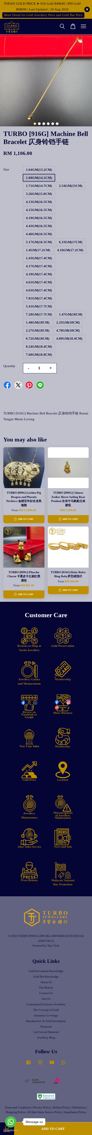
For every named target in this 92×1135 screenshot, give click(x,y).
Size (6, 169)
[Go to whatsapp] (10, 1121)
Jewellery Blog (46, 1037)
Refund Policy (61, 1107)
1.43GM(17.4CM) (39, 258)
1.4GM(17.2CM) (38, 250)
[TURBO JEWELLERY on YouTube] (52, 1064)
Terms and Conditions (18, 1107)
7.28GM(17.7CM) (39, 314)
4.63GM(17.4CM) (39, 290)
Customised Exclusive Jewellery (46, 1004)
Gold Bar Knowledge (46, 976)
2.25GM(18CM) (68, 322)
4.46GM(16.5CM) (39, 234)
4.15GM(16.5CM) (39, 210)
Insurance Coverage (46, 1015)
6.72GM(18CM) (37, 338)
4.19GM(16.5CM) (39, 218)
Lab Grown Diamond (46, 1032)
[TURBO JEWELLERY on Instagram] (40, 1064)
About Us (46, 982)
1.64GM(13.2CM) (39, 169)
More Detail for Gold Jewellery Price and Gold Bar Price (43, 15)
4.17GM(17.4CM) (39, 266)
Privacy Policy (42, 1107)
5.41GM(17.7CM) (39, 306)
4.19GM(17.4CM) (39, 274)
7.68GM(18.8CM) (39, 354)
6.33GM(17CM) (70, 242)
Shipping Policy (15, 1112)
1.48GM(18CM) (37, 322)
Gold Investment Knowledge (46, 971)
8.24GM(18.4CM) (39, 346)
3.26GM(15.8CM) (39, 194)
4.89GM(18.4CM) (69, 338)
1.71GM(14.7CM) (39, 186)
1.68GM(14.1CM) (39, 178)
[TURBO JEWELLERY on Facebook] (28, 1064)
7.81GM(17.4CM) (39, 298)
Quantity (9, 366)
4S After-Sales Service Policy (44, 1112)
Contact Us (46, 993)
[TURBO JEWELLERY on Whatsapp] (63, 1064)
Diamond (46, 1026)
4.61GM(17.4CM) (39, 282)
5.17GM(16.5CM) (39, 242)
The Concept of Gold (46, 1010)
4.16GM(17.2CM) (70, 250)
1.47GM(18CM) (70, 314)
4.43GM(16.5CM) (39, 226)
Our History (46, 987)
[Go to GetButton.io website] (11, 1130)
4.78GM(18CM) (68, 330)
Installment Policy (75, 1112)
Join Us (46, 998)
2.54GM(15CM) (70, 186)
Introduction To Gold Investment (46, 1021)
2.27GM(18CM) (37, 330)
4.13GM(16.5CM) (39, 202)
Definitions (79, 1107)
